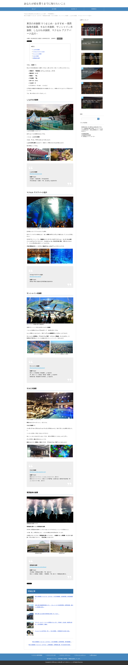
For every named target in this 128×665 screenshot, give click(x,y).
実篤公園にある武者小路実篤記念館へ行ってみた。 (47, 613)
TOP (35, 13)
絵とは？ (34, 8)
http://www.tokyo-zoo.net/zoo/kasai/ (38, 567)
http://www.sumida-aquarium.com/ (38, 472)
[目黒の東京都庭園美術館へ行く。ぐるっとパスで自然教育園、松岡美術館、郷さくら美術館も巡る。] (30, 607)
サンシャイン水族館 (37, 53)
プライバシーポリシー (80, 655)
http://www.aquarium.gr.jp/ (36, 173)
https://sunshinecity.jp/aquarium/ (37, 367)
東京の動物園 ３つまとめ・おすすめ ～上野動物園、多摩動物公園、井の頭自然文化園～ (50, 644)
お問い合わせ (93, 655)
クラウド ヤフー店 (51, 655)
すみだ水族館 (36, 56)
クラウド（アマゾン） (65, 655)
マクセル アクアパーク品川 (39, 51)
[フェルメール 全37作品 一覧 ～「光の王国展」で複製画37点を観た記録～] (30, 633)
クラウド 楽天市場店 (37, 655)
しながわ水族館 (36, 49)
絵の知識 (54, 8)
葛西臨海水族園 (36, 58)
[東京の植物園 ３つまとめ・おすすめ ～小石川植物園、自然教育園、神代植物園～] (30, 599)
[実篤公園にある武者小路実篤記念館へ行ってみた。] (30, 616)
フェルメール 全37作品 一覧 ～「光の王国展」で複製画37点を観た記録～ (52, 631)
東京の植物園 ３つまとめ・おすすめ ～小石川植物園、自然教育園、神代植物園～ (51, 641)
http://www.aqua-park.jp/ (35, 276)
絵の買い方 (74, 8)
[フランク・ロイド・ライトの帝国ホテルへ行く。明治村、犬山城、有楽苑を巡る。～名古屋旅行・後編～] (30, 625)
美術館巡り (94, 8)
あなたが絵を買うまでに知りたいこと (45, 3)
